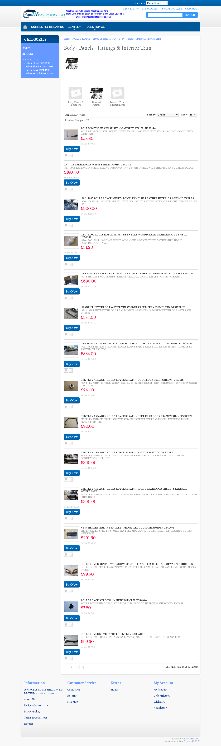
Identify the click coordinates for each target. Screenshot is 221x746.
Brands (114, 690)
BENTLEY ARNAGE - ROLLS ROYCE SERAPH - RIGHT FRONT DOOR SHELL (127, 452)
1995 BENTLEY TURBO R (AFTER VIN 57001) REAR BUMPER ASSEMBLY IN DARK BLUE (133, 307)
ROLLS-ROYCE (94, 28)
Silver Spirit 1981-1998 (105, 39)
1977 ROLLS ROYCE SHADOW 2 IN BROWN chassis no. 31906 (43, 691)
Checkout (192, 8)
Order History (162, 696)
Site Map (72, 702)
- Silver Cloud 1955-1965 (37, 63)
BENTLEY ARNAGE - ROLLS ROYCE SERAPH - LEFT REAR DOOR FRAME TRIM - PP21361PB (137, 416)
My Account (150, 8)
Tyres (26, 48)
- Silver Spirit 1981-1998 (37, 70)
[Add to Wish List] (66, 155)
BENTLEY (74, 28)
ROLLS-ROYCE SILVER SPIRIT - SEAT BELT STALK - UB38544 (118, 128)
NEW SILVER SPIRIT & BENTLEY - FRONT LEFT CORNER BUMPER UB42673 (127, 527)
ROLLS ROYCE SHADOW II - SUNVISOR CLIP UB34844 (114, 600)
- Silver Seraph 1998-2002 (38, 73)
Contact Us (73, 690)
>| (83, 667)
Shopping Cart (172, 8)
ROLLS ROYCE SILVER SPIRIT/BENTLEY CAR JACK (112, 634)
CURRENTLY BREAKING (47, 26)
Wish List (159, 702)
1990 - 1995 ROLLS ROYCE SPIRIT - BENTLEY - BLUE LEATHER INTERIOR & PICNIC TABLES (137, 198)
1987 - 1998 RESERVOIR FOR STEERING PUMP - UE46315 (97, 164)
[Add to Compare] (71, 155)
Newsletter (160, 708)
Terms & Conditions (35, 718)
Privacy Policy (32, 711)
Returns (28, 724)
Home (67, 39)
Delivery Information (36, 705)
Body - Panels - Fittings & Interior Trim (140, 39)
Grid (82, 115)
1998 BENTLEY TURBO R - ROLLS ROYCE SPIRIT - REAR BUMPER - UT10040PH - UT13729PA (136, 343)
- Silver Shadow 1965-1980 (38, 66)
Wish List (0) (131, 8)
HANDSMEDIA (191, 738)
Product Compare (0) (77, 120)
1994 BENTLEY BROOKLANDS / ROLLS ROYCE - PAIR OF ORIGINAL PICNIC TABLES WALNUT (138, 273)
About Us (29, 699)
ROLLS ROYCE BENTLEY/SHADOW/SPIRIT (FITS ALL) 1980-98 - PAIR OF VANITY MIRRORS (137, 564)
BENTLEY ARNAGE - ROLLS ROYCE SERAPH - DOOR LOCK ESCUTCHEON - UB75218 (132, 380)
